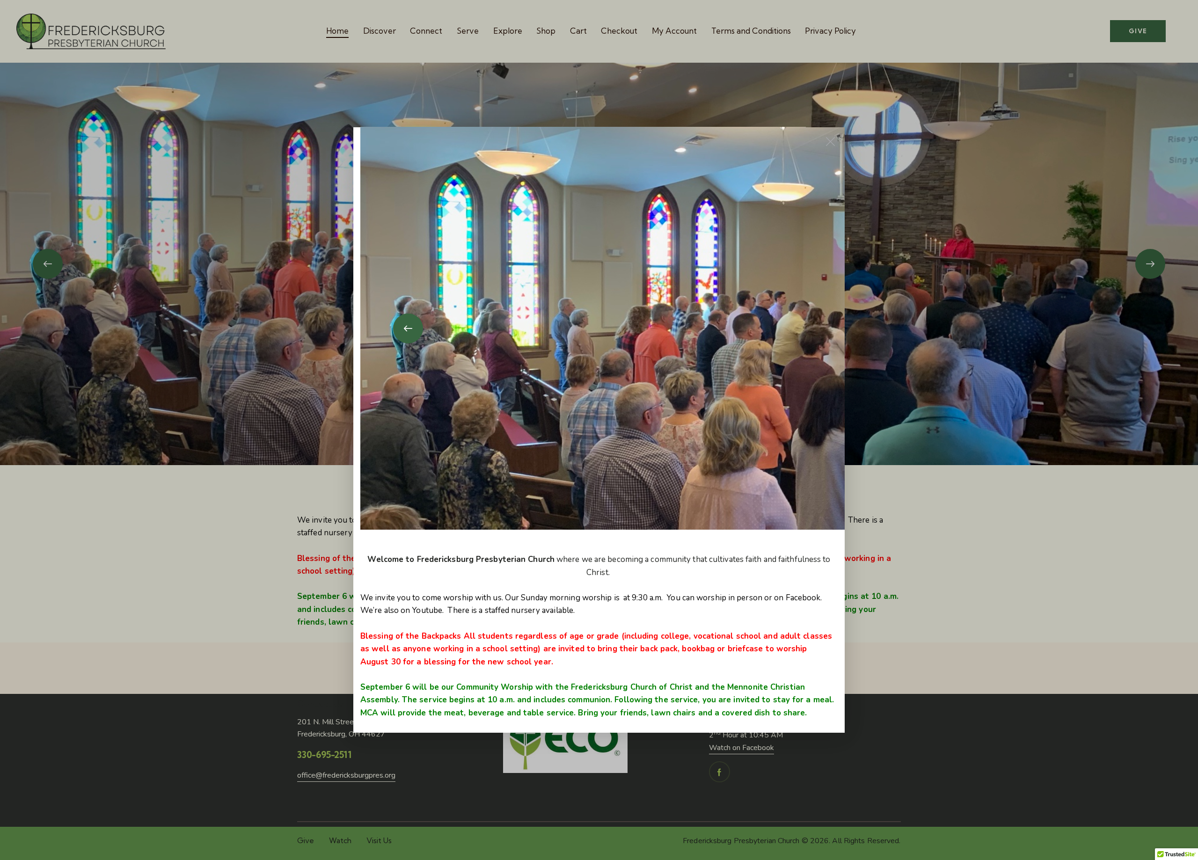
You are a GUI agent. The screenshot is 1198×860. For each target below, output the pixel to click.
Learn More (599, 393)
